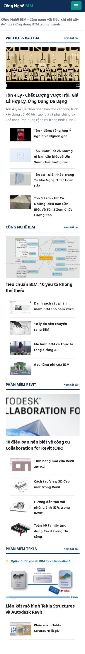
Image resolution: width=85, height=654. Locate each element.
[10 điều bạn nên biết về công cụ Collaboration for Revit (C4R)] (43, 415)
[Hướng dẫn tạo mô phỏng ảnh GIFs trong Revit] (20, 506)
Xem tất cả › (72, 38)
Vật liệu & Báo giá (22, 37)
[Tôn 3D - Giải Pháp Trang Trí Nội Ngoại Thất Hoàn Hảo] (20, 178)
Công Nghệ (18, 5)
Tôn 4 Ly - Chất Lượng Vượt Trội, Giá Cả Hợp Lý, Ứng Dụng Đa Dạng (42, 98)
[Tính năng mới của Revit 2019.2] (20, 465)
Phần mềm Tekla (21, 548)
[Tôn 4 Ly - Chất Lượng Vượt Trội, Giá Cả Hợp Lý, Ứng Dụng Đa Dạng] (43, 68)
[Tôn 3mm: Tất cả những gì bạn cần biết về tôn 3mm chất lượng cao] (20, 155)
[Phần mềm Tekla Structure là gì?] (20, 629)
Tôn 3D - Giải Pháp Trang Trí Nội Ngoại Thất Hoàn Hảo (54, 180)
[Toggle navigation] (76, 5)
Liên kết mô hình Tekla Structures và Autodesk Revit (40, 609)
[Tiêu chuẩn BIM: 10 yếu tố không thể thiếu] (43, 257)
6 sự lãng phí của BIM (52, 364)
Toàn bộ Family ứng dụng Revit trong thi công (51, 531)
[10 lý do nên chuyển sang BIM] (20, 328)
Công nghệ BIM (20, 227)
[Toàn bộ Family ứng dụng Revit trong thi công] (20, 529)
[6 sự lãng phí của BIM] (20, 368)
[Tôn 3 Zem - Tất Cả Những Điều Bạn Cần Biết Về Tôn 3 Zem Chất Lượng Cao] (20, 202)
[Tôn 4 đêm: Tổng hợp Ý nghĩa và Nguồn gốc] (20, 134)
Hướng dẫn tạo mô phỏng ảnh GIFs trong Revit (52, 507)
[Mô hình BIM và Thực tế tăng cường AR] (20, 348)
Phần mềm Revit (21, 384)
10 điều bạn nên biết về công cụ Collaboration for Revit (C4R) (38, 445)
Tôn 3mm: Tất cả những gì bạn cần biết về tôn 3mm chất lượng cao (53, 156)
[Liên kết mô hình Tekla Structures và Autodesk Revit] (43, 579)
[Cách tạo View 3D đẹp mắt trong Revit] (20, 485)
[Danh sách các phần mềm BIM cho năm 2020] (20, 307)
